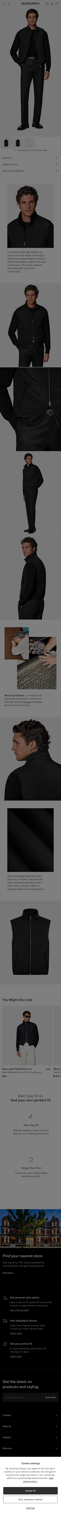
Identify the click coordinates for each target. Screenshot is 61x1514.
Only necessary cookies (30, 1499)
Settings (30, 1508)
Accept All (30, 1490)
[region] (30, 1485)
